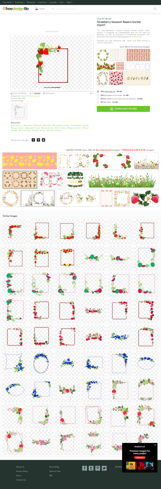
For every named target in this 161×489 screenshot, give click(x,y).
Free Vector (7, 2)
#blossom (28, 125)
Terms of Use (54, 471)
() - (111, 91)
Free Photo (19, 2)
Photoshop (31, 2)
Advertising (54, 467)
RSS (50, 475)
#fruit (42, 130)
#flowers (38, 125)
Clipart (69, 2)
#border (47, 125)
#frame (35, 130)
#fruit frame (60, 128)
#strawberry (16, 125)
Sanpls (37, 93)
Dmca (18, 475)
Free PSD (53, 2)
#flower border (74, 128)
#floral (58, 130)
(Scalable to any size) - (114, 95)
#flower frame (17, 128)
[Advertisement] (52, 23)
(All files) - (109, 102)
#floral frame (47, 128)
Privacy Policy (22, 471)
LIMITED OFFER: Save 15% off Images (93, 150)
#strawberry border (80, 125)
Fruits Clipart (34, 96)
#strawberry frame (61, 125)
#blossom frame (32, 128)
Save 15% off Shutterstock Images (135, 47)
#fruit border (25, 130)
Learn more (137, 37)
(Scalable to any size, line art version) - (121, 99)
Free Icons (42, 2)
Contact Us (21, 480)
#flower (50, 130)
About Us (20, 467)
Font (61, 2)
